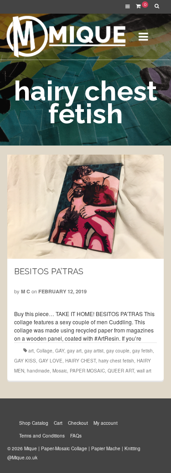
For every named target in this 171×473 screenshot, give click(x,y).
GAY (59, 350)
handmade (38, 370)
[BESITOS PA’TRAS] (85, 207)
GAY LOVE (50, 360)
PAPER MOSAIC (87, 370)
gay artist (94, 350)
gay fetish (142, 350)
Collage (44, 350)
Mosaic (59, 370)
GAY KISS (25, 360)
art (31, 350)
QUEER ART (121, 370)
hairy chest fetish (116, 360)
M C (25, 291)
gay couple (118, 350)
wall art (144, 370)
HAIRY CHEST (80, 360)
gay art (74, 350)
